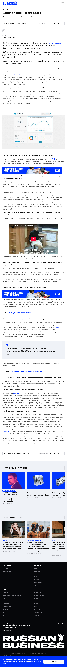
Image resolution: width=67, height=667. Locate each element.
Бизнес (5, 601)
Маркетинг (38, 592)
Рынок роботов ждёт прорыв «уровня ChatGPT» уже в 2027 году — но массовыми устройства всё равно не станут (38, 546)
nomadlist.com (18, 393)
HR (10, 9)
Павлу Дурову (19, 75)
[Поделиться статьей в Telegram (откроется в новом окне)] (50, 23)
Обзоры (37, 579)
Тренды (37, 615)
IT (3, 615)
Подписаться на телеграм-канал (15, 453)
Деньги (36, 598)
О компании (7, 571)
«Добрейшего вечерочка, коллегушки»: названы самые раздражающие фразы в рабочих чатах (12, 545)
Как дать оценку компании (20, 313)
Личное (37, 601)
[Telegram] (58, 624)
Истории (5, 9)
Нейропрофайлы (40, 577)
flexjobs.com (59, 327)
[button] (63, 3)
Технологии (38, 612)
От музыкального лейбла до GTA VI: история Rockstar (38, 494)
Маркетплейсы (39, 595)
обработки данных (16, 661)
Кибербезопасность (10, 606)
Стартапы (38, 609)
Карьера (6, 603)
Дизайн (5, 609)
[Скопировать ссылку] (63, 23)
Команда (6, 568)
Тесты (36, 585)
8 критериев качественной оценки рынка (25, 371)
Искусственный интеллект (12, 595)
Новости (37, 568)
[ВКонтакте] (62, 624)
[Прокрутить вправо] (63, 468)
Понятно (54, 661)
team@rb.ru (7, 630)
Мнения (37, 574)
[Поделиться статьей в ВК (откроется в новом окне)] (54, 23)
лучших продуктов (25, 429)
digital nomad (55, 82)
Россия (36, 606)
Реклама (6, 592)
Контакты (6, 574)
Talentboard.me (55, 43)
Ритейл (36, 603)
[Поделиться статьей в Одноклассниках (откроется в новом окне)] (58, 23)
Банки (5, 598)
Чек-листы (38, 582)
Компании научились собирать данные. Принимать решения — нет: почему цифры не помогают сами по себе (13, 497)
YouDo (54, 159)
